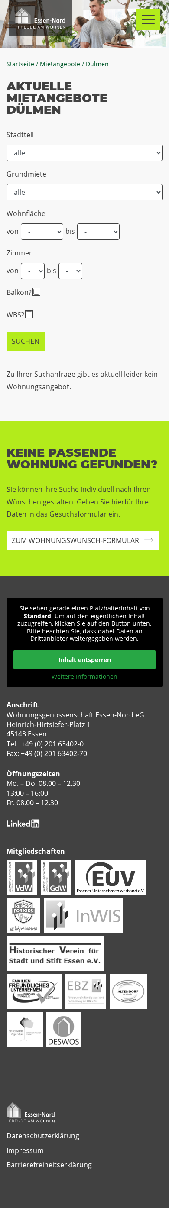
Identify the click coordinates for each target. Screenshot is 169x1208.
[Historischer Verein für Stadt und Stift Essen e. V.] (55, 952)
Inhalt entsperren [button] (84, 660)
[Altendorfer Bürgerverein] (128, 990)
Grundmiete (26, 174)
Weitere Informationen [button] (84, 677)
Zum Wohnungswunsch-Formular (75, 540)
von (12, 231)
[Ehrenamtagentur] (24, 1029)
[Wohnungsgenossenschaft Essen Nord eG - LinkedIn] (23, 822)
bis (70, 231)
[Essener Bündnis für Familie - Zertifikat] (34, 990)
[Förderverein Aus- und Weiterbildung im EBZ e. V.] (85, 990)
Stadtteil (20, 134)
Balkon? (19, 292)
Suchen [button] (25, 341)
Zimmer (19, 253)
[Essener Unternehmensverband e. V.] (110, 876)
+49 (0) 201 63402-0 (52, 744)
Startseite (20, 64)
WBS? (15, 315)
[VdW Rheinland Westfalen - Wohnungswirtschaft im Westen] (21, 876)
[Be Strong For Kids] (23, 914)
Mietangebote (60, 64)
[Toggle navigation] (148, 19)
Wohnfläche (26, 213)
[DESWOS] (63, 1029)
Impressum (25, 1150)
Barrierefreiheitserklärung (49, 1164)
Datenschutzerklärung (42, 1135)
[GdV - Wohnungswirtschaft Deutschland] (56, 876)
